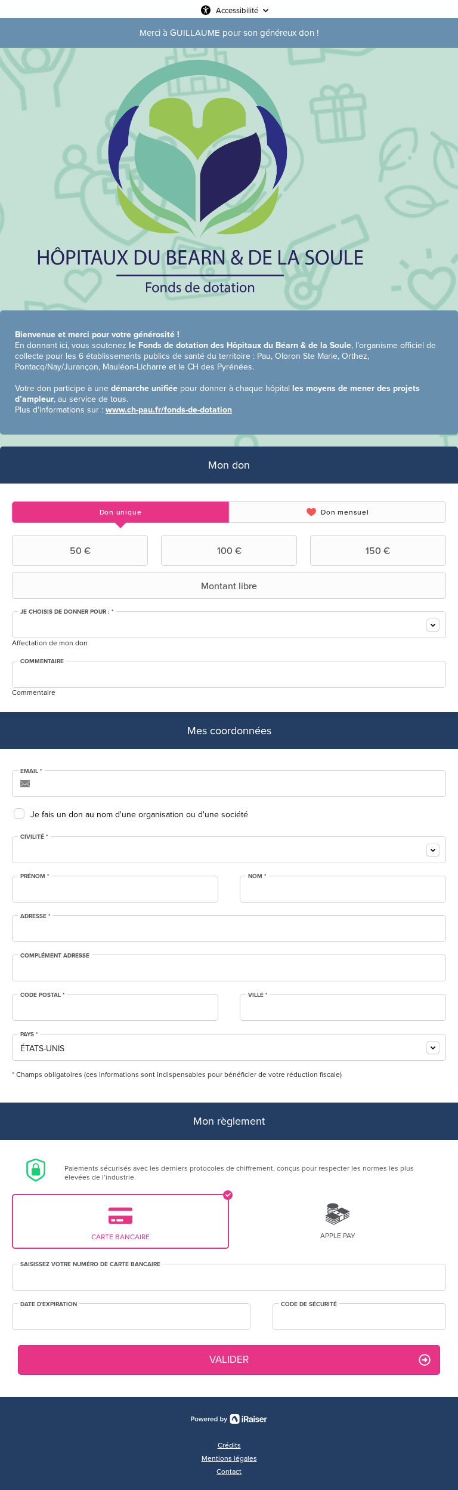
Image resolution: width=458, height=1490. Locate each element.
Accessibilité (237, 10)
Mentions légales (229, 1458)
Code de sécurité (309, 1304)
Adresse (35, 916)
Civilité (34, 837)
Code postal (42, 995)
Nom (257, 876)
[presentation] (120, 512)
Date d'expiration (48, 1304)
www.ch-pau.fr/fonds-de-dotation (169, 410)
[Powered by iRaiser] (229, 1419)
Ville (258, 995)
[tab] (120, 512)
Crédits (229, 1445)
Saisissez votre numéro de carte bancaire (90, 1264)
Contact (229, 1471)
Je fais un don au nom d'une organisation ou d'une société (139, 814)
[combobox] (229, 624)
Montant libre (229, 585)
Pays (29, 1034)
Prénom (34, 876)
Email (31, 771)
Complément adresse (54, 955)
